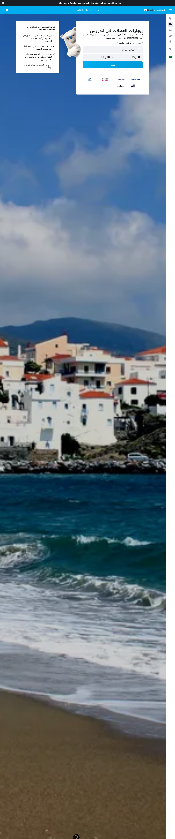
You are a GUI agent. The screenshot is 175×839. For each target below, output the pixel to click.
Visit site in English (68, 3)
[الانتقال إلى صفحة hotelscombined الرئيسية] (154, 10)
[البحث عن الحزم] (170, 35)
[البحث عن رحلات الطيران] (170, 18)
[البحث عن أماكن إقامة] (170, 24)
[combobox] (129, 43)
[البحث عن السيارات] (170, 30)
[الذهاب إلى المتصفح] (170, 41)
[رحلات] (170, 49)
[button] (3, 3)
